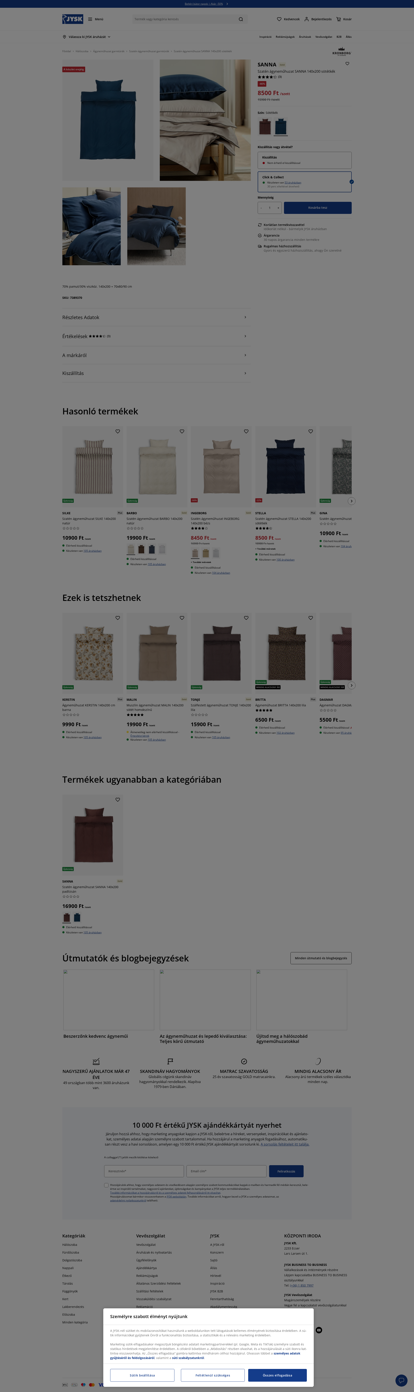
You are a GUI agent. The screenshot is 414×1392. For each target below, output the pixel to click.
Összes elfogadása (277, 1375)
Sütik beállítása (142, 1375)
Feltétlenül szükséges (213, 1375)
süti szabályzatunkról (188, 1358)
